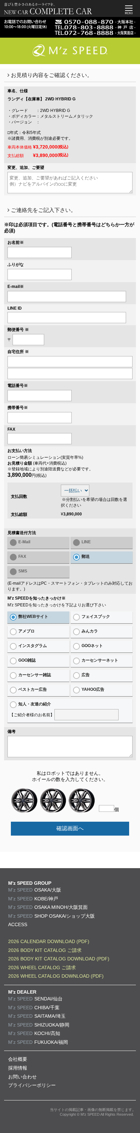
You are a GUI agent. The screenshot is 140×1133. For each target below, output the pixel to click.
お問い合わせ (22, 1076)
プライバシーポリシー (32, 1085)
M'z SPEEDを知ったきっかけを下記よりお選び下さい (56, 605)
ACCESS (17, 924)
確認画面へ (70, 828)
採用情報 (17, 1068)
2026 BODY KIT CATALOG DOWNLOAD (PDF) (58, 958)
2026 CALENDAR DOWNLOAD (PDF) (48, 941)
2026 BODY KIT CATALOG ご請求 (45, 950)
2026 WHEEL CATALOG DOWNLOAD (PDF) (56, 976)
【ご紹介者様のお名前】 (32, 709)
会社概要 (17, 1059)
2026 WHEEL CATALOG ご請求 (42, 967)
